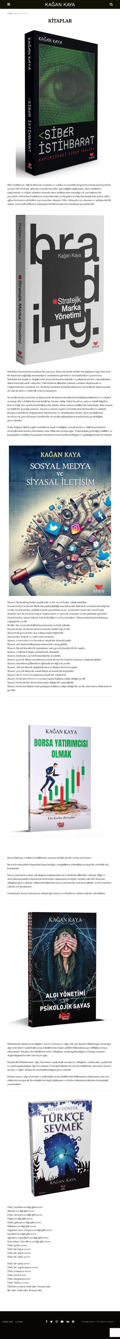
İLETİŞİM (19, 1322)
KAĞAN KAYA (60, 4)
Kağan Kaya (7, 1322)
